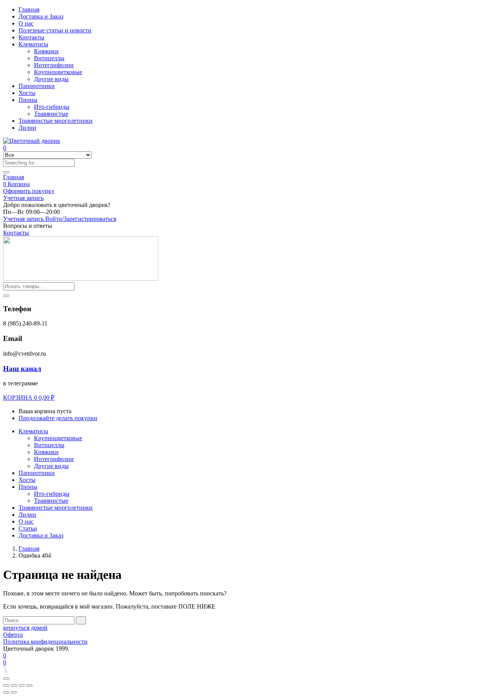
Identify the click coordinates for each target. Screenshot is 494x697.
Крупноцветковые (58, 72)
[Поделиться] (14, 685)
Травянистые (51, 113)
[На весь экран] (22, 685)
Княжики (46, 51)
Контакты (31, 37)
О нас (26, 23)
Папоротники (37, 86)
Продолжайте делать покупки (58, 418)
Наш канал (22, 369)
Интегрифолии (54, 65)
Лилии (27, 127)
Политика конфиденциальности (45, 641)
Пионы (28, 100)
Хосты (27, 93)
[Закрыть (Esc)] (6, 685)
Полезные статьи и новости (55, 30)
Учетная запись (23, 198)
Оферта (13, 634)
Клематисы (33, 44)
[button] (56, 205)
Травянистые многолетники (56, 120)
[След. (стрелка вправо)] (14, 692)
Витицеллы (49, 58)
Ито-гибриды (51, 106)
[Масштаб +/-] (29, 685)
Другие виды (51, 79)
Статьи (28, 528)
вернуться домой (25, 627)
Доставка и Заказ (41, 16)
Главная (29, 9)
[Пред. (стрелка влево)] (6, 692)
